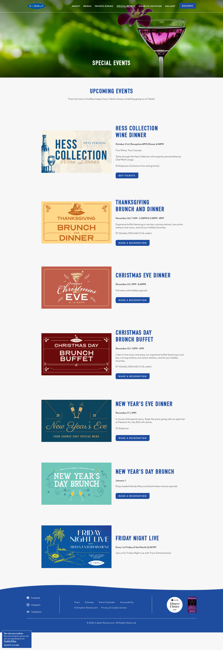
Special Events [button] (126, 6)
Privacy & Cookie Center (114, 607)
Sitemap (89, 602)
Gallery (170, 6)
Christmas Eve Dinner (143, 275)
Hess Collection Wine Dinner (137, 132)
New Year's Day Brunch (145, 471)
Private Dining (104, 6)
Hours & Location (150, 6)
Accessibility (127, 602)
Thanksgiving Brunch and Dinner (140, 206)
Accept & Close (11, 645)
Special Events (111, 63)
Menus (87, 6)
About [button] (76, 6)
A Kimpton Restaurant (86, 607)
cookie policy (10, 641)
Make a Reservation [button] (134, 244)
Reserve (189, 7)
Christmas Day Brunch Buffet (134, 336)
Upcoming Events (111, 91)
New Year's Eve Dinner (144, 404)
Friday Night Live (137, 538)
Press (77, 602)
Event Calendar (107, 602)
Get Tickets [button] (128, 176)
